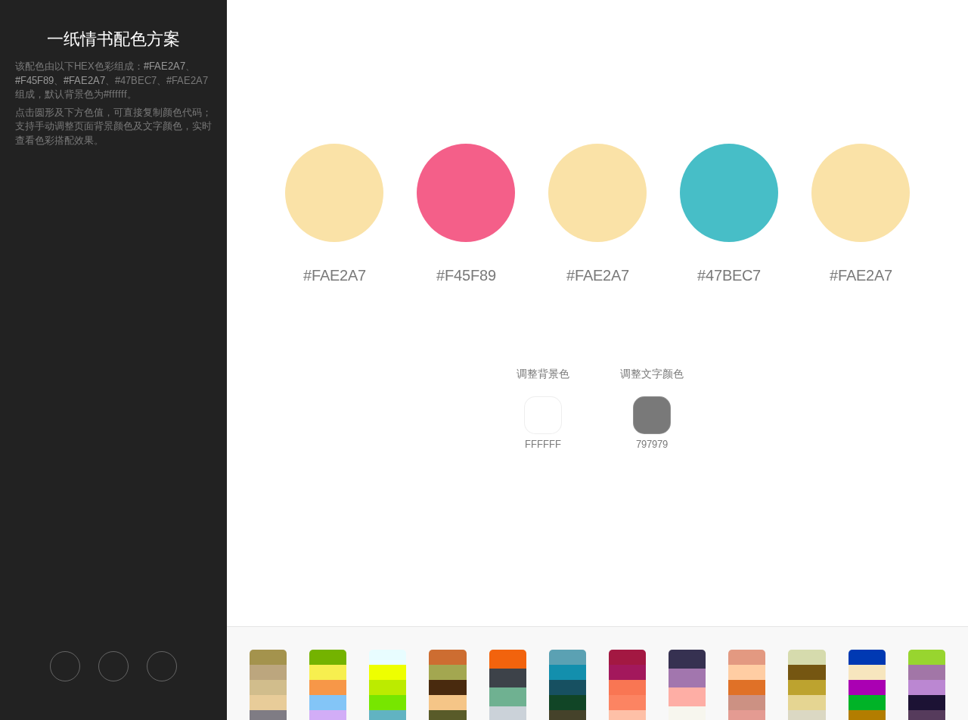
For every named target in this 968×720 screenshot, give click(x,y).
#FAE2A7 (164, 66)
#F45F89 (34, 80)
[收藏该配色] (162, 666)
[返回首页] (65, 666)
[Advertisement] (113, 398)
